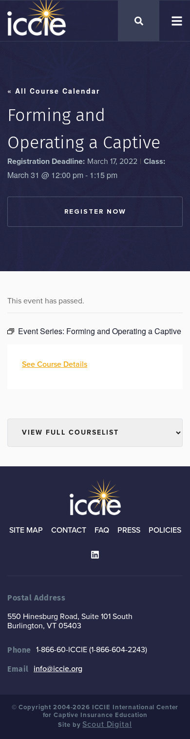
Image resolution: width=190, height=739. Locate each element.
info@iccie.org (58, 669)
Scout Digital (107, 724)
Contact (68, 530)
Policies (165, 530)
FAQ (102, 530)
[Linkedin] (95, 554)
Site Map (26, 530)
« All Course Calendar (53, 91)
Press (128, 530)
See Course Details (54, 364)
